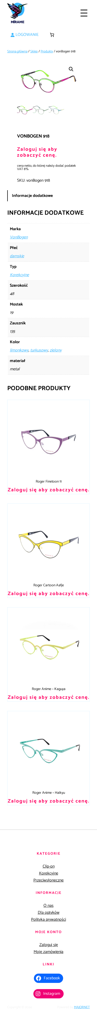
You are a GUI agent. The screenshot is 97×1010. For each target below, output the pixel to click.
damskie (17, 256)
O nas (48, 905)
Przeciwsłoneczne (48, 880)
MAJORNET (82, 1007)
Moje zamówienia (48, 951)
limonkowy (19, 350)
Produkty (47, 51)
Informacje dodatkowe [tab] (32, 195)
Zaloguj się (48, 944)
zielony (56, 350)
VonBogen (19, 237)
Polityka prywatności (48, 919)
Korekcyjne (19, 274)
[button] (71, 69)
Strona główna (17, 51)
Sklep (34, 51)
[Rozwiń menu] (84, 13)
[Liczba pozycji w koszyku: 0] (52, 35)
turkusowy (39, 350)
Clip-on (49, 866)
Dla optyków (48, 912)
